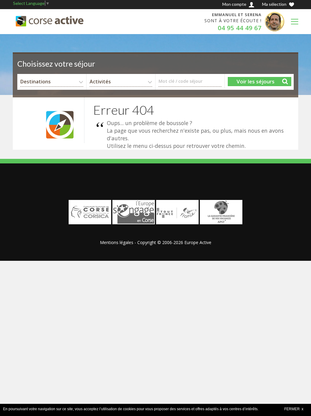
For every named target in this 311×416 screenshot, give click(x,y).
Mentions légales (116, 242)
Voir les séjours (256, 81)
